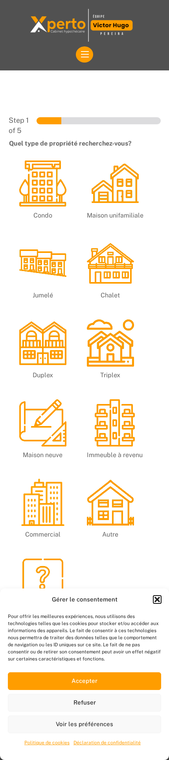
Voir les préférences (84, 724)
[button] (157, 599)
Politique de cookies (47, 742)
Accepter (84, 680)
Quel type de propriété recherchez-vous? (70, 143)
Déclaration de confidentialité (107, 742)
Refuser (84, 702)
